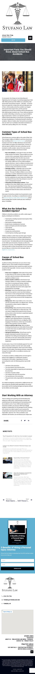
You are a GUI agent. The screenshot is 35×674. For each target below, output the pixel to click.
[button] (30, 38)
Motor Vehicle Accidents (25, 649)
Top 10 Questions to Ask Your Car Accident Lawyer (17, 436)
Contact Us (19, 641)
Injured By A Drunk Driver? (22, 458)
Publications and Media (19, 639)
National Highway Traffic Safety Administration (16, 197)
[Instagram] (31, 651)
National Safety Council (19, 141)
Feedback (30, 639)
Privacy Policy (28, 641)
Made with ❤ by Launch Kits (17, 671)
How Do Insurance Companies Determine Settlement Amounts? (22, 474)
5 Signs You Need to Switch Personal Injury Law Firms (17, 446)
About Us (8, 639)
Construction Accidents (25, 647)
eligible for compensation (8, 250)
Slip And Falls (12, 647)
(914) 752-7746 (7, 35)
